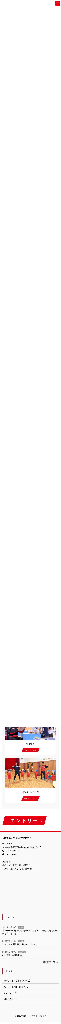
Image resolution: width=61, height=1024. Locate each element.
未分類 (21, 927)
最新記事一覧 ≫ (50, 961)
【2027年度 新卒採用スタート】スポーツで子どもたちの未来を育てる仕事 (29, 932)
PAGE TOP (56, 990)
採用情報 (22, 952)
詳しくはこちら (30, 750)
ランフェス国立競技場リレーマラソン (19, 944)
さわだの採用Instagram (14, 986)
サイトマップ (9, 993)
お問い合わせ (9, 999)
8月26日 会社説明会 (12, 955)
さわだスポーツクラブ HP (15, 980)
